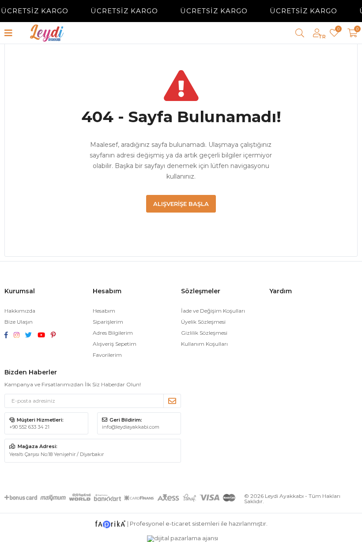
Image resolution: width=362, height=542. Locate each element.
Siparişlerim (108, 321)
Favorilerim (338, 30)
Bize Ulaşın (18, 321)
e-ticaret (178, 523)
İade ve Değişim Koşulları (213, 310)
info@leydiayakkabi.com (130, 427)
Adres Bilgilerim (113, 332)
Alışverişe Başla (181, 203)
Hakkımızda (19, 310)
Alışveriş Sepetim (114, 343)
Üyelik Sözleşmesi (203, 321)
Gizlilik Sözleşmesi (204, 332)
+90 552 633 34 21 (29, 427)
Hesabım (104, 310)
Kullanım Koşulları (204, 343)
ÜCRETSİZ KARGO (121, 11)
